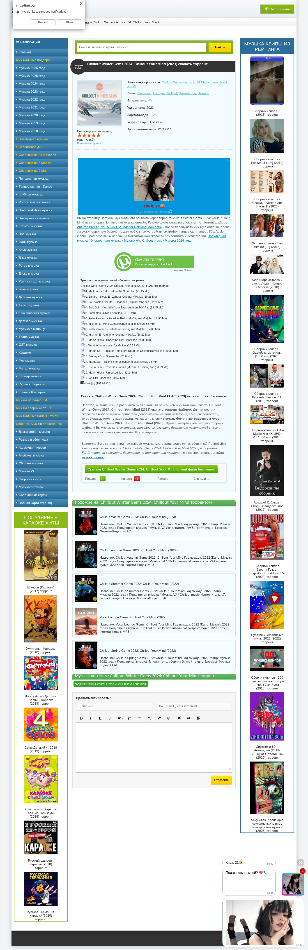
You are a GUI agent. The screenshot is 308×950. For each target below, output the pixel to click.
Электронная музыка (105, 240)
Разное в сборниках (33, 439)
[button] (81, 718)
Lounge (158, 93)
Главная (25, 52)
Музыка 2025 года (32, 76)
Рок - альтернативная (34, 202)
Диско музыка (29, 273)
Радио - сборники (32, 384)
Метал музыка (29, 368)
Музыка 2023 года (32, 91)
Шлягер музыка (30, 376)
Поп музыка (27, 234)
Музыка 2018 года (32, 131)
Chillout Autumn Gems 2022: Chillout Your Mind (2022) (139, 550)
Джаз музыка (28, 257)
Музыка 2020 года (32, 115)
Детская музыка (30, 321)
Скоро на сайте (30, 479)
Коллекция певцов (32, 447)
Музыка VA (132, 240)
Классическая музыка (35, 313)
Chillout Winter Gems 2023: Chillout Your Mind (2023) (138, 517)
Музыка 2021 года (32, 107)
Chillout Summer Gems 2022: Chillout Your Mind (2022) (139, 584)
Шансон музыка (30, 226)
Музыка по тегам (31, 487)
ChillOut (171, 93)
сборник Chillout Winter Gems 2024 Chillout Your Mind (110, 684)
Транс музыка (29, 337)
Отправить (221, 780)
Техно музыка (29, 305)
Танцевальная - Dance (35, 186)
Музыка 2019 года (32, 123)
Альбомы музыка (31, 455)
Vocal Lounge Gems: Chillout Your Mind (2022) (133, 617)
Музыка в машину (32, 329)
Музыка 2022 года (32, 99)
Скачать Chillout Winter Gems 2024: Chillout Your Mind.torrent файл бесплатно (151, 469)
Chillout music (152, 240)
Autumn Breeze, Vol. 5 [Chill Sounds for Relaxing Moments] (119, 227)
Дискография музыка (34, 431)
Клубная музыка (31, 194)
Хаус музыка (28, 250)
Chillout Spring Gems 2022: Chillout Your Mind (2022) (138, 650)
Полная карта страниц (35, 503)
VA (150, 100)
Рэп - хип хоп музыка (34, 281)
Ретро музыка (29, 265)
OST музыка (28, 344)
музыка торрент (93, 457)
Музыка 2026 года (32, 68)
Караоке (25, 352)
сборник (175, 661)
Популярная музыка (33, 178)
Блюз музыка (28, 289)
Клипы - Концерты (32, 392)
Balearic (203, 93)
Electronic (144, 93)
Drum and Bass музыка (35, 210)
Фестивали (27, 360)
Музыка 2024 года (178, 240)
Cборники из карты (33, 495)
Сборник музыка (31, 463)
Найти (220, 47)
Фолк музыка (28, 242)
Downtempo (187, 93)
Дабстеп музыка (30, 297)
